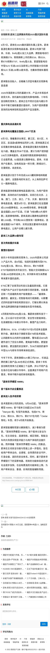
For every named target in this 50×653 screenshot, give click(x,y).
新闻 (3, 10)
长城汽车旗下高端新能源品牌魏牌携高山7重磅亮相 (23, 578)
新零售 (28, 16)
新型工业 (17, 13)
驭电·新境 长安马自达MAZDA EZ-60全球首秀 (18, 518)
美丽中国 (17, 16)
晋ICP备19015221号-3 (29, 649)
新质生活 (5, 16)
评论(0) (28, 39)
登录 (4, 624)
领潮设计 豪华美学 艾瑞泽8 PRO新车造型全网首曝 (23, 597)
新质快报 (41, 16)
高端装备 (29, 13)
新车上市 (14, 30)
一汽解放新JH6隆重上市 (36, 597)
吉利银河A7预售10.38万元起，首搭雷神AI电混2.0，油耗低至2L (24, 526)
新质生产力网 (15, 649)
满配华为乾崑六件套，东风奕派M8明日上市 (20, 555)
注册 (9, 624)
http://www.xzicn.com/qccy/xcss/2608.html (17, 480)
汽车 (40, 10)
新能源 (4, 13)
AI (27, 10)
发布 (44, 624)
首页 (2, 30)
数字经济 (17, 10)
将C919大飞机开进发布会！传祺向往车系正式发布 (23, 592)
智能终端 (41, 13)
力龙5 (8, 536)
